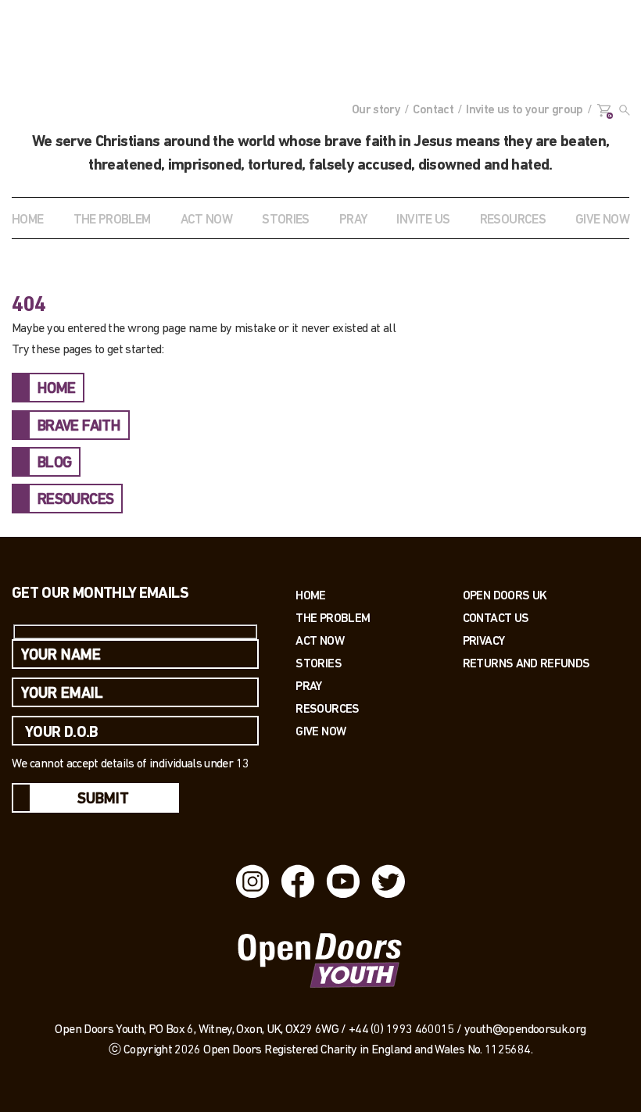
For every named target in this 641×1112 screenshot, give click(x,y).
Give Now (320, 731)
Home (27, 220)
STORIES (286, 220)
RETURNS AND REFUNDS (526, 663)
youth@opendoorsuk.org (525, 1030)
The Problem (332, 618)
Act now (319, 640)
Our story (376, 110)
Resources (327, 708)
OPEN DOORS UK (505, 595)
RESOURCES (513, 220)
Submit (103, 799)
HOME (56, 389)
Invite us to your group (524, 110)
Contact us (496, 618)
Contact (433, 110)
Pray (353, 220)
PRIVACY (484, 640)
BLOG (54, 463)
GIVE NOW (602, 220)
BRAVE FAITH (79, 426)
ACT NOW (207, 220)
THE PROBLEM (112, 220)
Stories (318, 663)
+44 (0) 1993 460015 (401, 1030)
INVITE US (422, 220)
